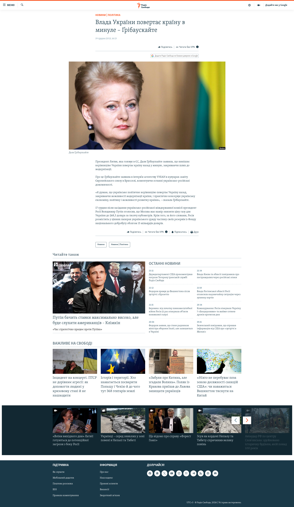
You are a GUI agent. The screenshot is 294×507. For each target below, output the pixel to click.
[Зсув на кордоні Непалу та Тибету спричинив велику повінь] (219, 420)
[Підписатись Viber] (186, 473)
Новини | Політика (107, 15)
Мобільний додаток (63, 478)
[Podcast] (208, 473)
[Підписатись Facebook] (150, 473)
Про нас (104, 472)
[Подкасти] (249, 5)
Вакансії (104, 489)
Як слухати (58, 472)
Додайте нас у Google (276, 5)
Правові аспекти (109, 484)
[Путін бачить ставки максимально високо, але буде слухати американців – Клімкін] (99, 287)
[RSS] (201, 473)
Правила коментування (66, 495)
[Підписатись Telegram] (193, 473)
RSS (55, 489)
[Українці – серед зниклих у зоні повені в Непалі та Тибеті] (123, 420)
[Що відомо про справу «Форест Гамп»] (171, 420)
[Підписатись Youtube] (172, 473)
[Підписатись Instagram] (179, 473)
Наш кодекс (106, 478)
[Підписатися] (215, 473)
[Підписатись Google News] (157, 473)
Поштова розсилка (63, 484)
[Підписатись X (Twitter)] (164, 473)
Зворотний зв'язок (110, 495)
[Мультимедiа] (259, 5)
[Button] (165, 47)
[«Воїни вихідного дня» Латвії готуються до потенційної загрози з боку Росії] (75, 420)
